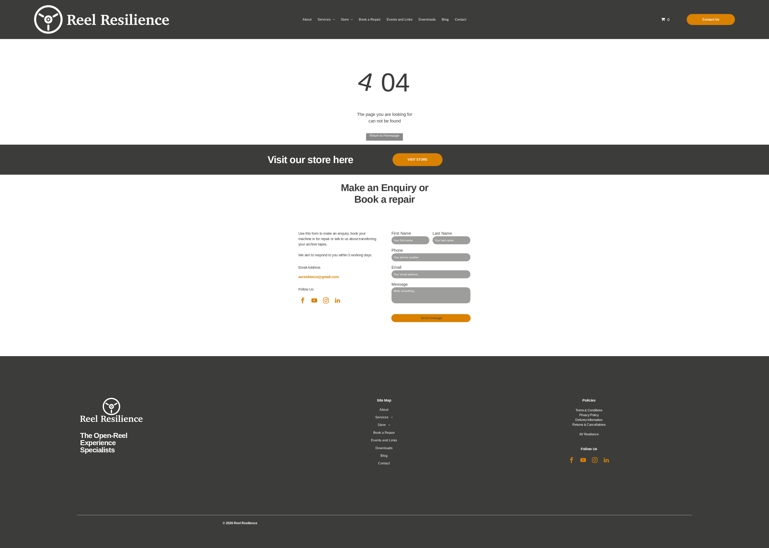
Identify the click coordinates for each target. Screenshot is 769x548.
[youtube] (314, 301)
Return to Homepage (384, 135)
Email (396, 267)
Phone (397, 250)
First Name (401, 233)
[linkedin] (337, 301)
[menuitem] (307, 19)
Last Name (442, 233)
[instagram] (326, 301)
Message (400, 284)
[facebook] (302, 301)
